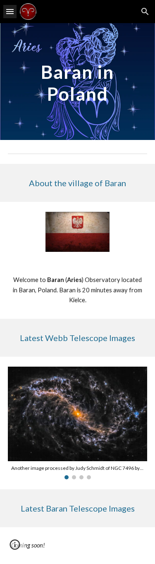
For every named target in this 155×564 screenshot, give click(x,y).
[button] (10, 11)
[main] (78, 81)
